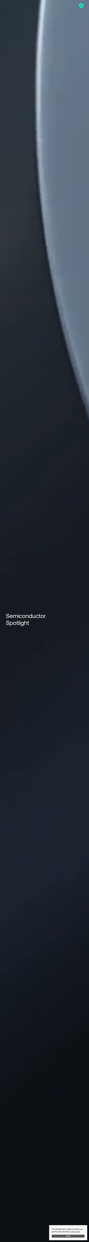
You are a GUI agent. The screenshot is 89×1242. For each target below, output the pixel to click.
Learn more (75, 1232)
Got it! (68, 1236)
